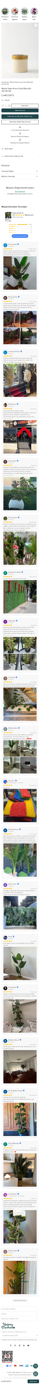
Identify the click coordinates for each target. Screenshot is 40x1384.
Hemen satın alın (20, 110)
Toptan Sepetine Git (20, 122)
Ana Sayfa (5, 82)
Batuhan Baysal (13, 1040)
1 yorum (10, 519)
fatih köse (11, 677)
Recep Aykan (12, 297)
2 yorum (11, 246)
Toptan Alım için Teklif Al (20, 116)
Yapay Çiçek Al (16, 1372)
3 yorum (11, 353)
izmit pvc (11, 781)
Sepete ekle (33, 1381)
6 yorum (11, 679)
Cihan (10, 936)
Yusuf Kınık (12, 987)
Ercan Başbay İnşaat (15, 1090)
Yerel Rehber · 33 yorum (16, 1196)
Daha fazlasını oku (8, 418)
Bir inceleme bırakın (20, 236)
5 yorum (11, 1042)
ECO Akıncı (12, 404)
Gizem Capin (12, 1250)
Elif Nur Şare (12, 517)
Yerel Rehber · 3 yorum (15, 783)
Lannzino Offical (14, 351)
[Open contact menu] (35, 1366)
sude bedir (11, 621)
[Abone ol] (37, 1335)
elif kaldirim (12, 1194)
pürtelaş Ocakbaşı (14, 572)
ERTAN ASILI (13, 728)
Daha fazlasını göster (20, 1300)
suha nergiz (12, 461)
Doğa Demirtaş (13, 829)
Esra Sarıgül (12, 244)
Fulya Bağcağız (13, 1143)
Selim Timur (12, 884)
